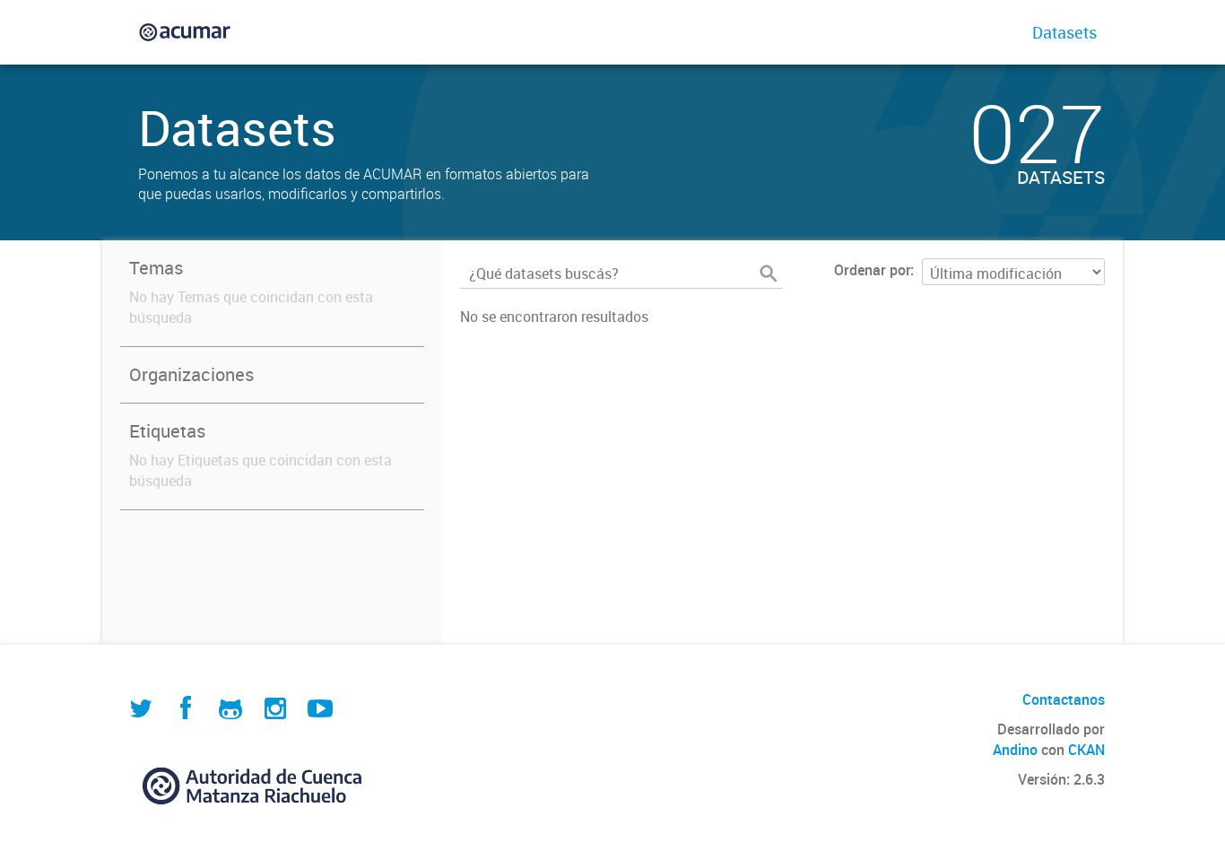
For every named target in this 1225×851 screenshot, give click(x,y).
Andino (1015, 750)
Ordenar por (872, 270)
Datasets (1064, 32)
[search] (768, 273)
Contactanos (1063, 699)
